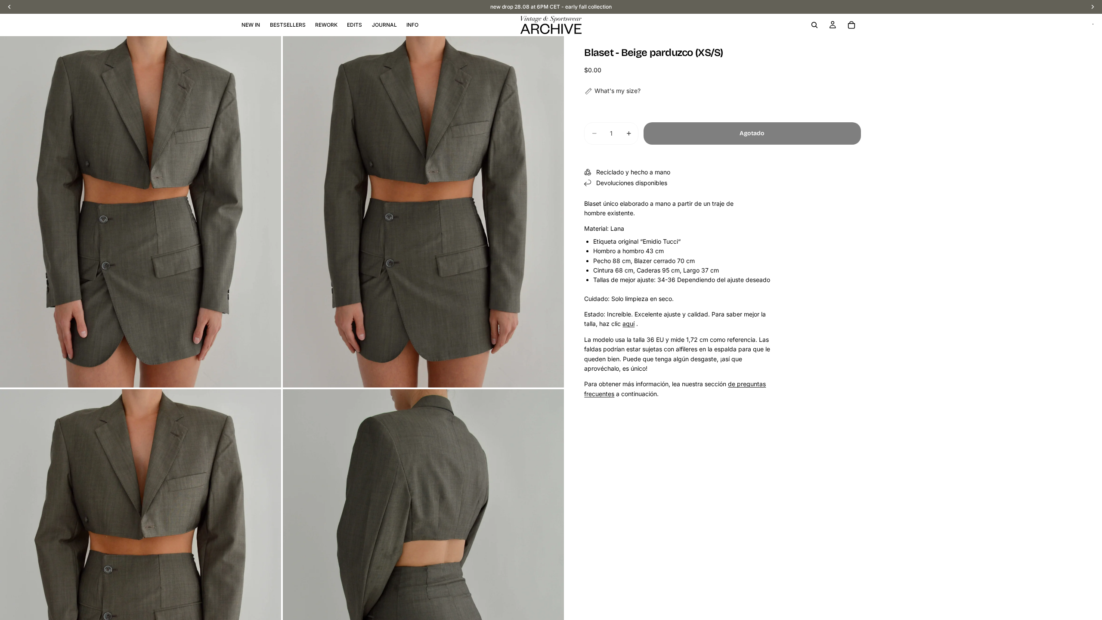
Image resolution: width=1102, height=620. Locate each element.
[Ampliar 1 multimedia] (140, 212)
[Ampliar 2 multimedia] (423, 212)
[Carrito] (851, 25)
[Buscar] (814, 25)
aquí (628, 323)
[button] (612, 91)
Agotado (752, 133)
